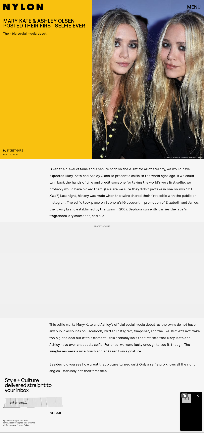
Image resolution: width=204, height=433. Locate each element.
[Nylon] (23, 7)
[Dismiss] (197, 395)
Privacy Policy (23, 425)
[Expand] (184, 395)
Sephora (135, 209)
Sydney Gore (15, 150)
